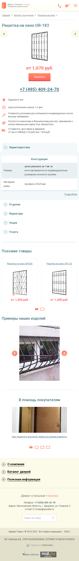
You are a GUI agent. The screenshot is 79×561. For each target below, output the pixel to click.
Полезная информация (23, 479)
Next (64, 353)
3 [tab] (42, 447)
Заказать (39, 76)
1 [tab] (36, 309)
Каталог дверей (18, 471)
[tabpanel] (20, 281)
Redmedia (47, 545)
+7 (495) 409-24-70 (39, 89)
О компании (15, 464)
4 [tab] (48, 447)
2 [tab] (42, 309)
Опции (13, 222)
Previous (15, 353)
